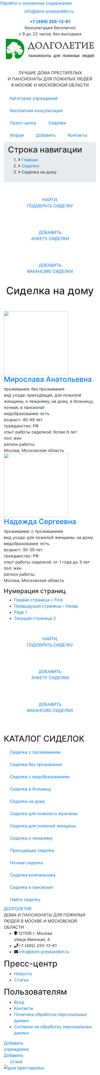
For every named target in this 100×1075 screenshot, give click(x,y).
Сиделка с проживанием (35, 752)
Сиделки (57, 122)
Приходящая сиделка (32, 850)
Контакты (77, 135)
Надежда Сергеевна (40, 521)
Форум (17, 135)
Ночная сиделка (26, 862)
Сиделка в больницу (31, 788)
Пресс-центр (23, 122)
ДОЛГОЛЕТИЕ (18, 908)
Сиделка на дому (27, 801)
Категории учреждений (34, 98)
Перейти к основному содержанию (36, 3)
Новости (23, 973)
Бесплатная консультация (36, 110)
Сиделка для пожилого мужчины (43, 813)
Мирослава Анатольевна (48, 379)
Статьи (21, 979)
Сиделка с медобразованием (39, 776)
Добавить (46, 135)
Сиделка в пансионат (31, 887)
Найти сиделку (25, 899)
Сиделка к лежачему (31, 838)
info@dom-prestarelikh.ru (49, 11)
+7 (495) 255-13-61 (50, 21)
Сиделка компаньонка (32, 874)
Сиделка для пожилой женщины (43, 825)
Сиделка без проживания (36, 764)
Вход (19, 1002)
